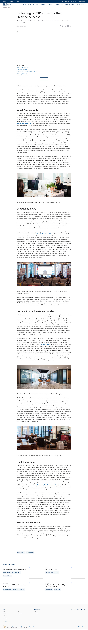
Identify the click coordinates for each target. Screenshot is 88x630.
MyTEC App (5, 618)
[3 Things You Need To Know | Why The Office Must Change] (78, 588)
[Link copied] (70, 26)
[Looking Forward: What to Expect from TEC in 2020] (36, 588)
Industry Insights (20, 552)
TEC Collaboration (16, 572)
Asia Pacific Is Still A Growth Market (27, 71)
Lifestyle (56, 572)
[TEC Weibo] (84, 609)
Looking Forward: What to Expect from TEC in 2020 (14, 585)
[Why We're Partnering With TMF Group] (36, 573)
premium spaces (46, 344)
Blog (7, 7)
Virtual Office (31, 4)
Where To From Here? (23, 75)
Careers (4, 614)
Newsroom (36, 614)
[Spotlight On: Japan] (78, 573)
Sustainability (57, 589)
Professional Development (18, 589)
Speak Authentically (22, 68)
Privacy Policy (10, 626)
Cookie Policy (25, 626)
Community (11, 1)
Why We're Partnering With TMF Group (14, 569)
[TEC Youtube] (81, 609)
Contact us (73, 1)
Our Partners (5, 616)
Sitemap (32, 626)
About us (4, 1)
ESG (18, 1)
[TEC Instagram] (78, 609)
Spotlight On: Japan (51, 569)
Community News (30, 552)
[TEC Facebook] (71, 609)
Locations (24, 4)
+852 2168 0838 (82, 1)
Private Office (50, 4)
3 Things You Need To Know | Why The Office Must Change (56, 585)
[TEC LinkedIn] (75, 609)
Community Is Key (22, 69)
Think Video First (22, 73)
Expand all (43, 79)
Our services (5, 622)
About (4, 611)
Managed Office (59, 4)
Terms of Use (17, 626)
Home (4, 7)
